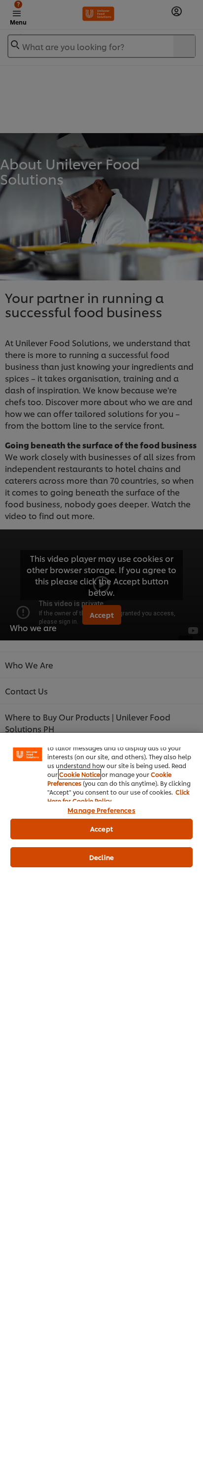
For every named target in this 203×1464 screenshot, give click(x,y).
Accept (101, 828)
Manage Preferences (101, 809)
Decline (101, 857)
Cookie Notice (79, 774)
